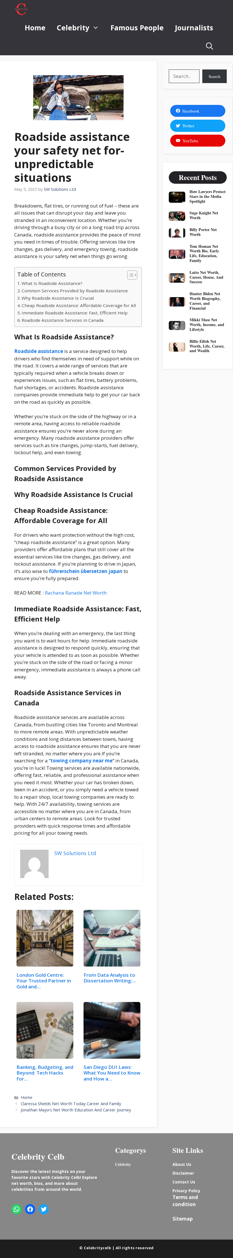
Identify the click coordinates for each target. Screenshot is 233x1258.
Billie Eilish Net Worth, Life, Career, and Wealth (207, 346)
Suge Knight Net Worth (204, 215)
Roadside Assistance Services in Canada (62, 320)
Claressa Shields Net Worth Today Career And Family (71, 1103)
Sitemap (182, 1218)
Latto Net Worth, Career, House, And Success (206, 277)
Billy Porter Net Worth (203, 232)
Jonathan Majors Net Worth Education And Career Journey (76, 1110)
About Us (181, 1164)
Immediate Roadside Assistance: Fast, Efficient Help (75, 313)
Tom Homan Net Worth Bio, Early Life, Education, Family (204, 253)
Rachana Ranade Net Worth (76, 592)
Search (214, 76)
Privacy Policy (186, 1190)
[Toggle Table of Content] (129, 275)
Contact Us (183, 1182)
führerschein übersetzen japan (85, 571)
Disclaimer (183, 1173)
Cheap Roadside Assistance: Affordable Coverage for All (79, 305)
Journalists (194, 27)
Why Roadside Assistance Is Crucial (58, 298)
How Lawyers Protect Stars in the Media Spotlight (208, 196)
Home (35, 27)
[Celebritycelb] (21, 9)
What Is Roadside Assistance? (52, 283)
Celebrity (73, 27)
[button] (209, 46)
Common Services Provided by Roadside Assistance (75, 290)
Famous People (137, 27)
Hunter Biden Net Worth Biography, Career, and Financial (205, 301)
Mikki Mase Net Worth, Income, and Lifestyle (207, 324)
